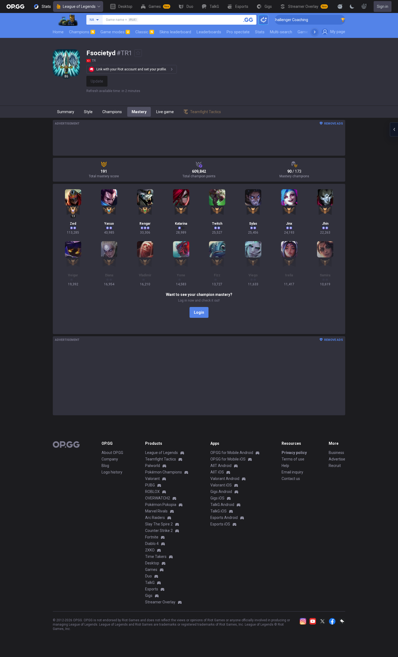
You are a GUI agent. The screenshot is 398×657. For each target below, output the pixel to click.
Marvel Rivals (156, 511)
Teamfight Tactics (160, 459)
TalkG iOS (218, 511)
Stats (260, 32)
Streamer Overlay (160, 602)
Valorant (152, 478)
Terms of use (293, 459)
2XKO (150, 550)
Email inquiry (292, 472)
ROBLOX (152, 491)
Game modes (114, 32)
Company (110, 459)
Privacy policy (294, 452)
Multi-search (281, 32)
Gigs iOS (217, 498)
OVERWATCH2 (157, 498)
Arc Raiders (155, 517)
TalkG (150, 582)
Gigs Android (221, 491)
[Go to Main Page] (15, 6)
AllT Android (220, 465)
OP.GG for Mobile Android (231, 452)
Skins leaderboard (175, 32)
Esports (151, 589)
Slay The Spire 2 (159, 524)
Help (285, 465)
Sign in (382, 6)
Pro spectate (238, 32)
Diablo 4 (152, 543)
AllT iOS (217, 472)
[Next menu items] (314, 32)
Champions (81, 32)
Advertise (337, 459)
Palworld (152, 465)
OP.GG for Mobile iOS (228, 459)
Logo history (112, 472)
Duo (148, 576)
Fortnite (151, 537)
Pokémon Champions (163, 472)
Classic (144, 32)
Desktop (152, 563)
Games (151, 569)
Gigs (148, 595)
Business (336, 452)
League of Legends (79, 6)
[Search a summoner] (248, 20)
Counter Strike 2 (159, 530)
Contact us (291, 478)
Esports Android (224, 517)
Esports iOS (220, 524)
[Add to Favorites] (138, 53)
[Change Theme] (352, 6)
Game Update (310, 32)
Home (58, 32)
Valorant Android (224, 478)
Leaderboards (209, 32)
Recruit (335, 465)
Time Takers (156, 556)
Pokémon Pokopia (160, 504)
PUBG (150, 485)
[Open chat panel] (394, 129)
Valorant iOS (221, 485)
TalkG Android (222, 504)
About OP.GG (112, 452)
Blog (105, 465)
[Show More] (340, 6)
